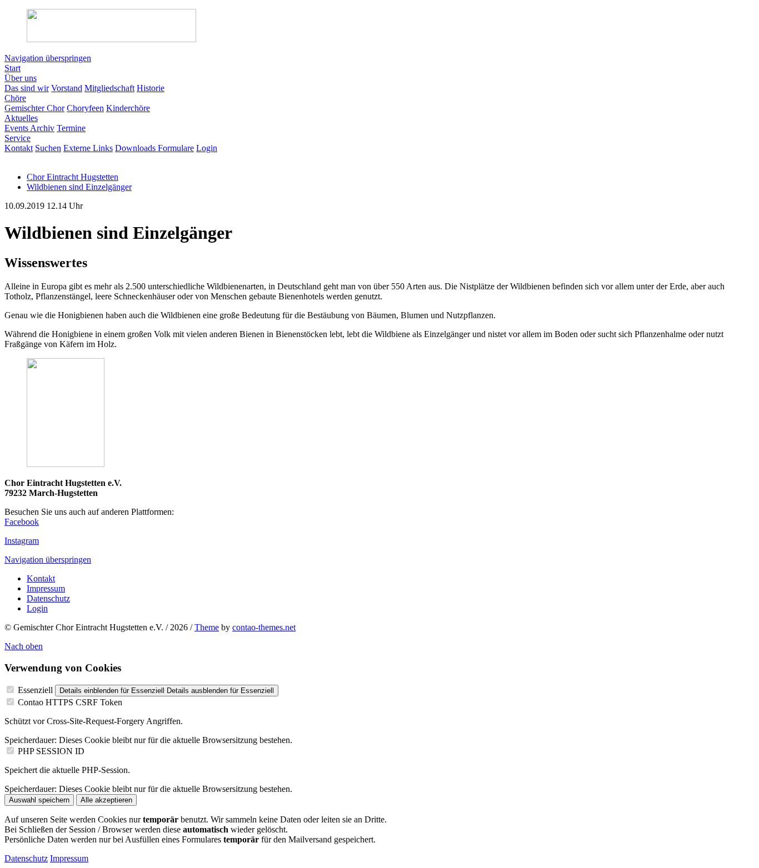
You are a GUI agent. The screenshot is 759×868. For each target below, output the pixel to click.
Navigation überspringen (47, 58)
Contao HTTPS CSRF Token (70, 702)
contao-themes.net (264, 627)
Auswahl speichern (39, 800)
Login (37, 608)
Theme (206, 627)
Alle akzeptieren (106, 800)
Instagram (21, 540)
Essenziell (35, 690)
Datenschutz (48, 598)
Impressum (46, 588)
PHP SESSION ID (51, 751)
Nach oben (23, 646)
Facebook (21, 521)
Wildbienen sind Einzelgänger (79, 187)
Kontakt (41, 578)
